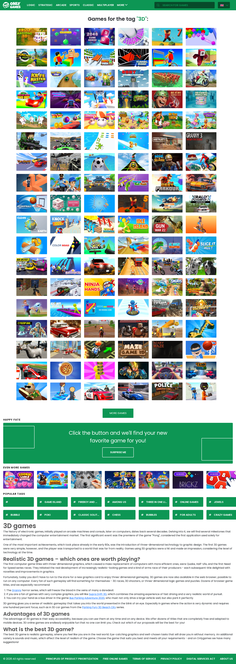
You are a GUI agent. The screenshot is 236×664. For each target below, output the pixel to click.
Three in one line (157, 502)
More (121, 5)
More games (118, 413)
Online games (189, 502)
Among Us (119, 502)
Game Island (52, 502)
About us (226, 659)
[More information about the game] (42, 42)
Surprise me (118, 452)
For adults (188, 515)
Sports (75, 5)
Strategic (45, 5)
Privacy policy (171, 659)
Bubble (15, 515)
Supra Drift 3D (98, 594)
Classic (88, 5)
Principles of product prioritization (72, 659)
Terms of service (144, 659)
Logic (31, 5)
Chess (116, 515)
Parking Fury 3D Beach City (99, 607)
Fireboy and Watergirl (90, 502)
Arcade (61, 5)
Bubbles (151, 515)
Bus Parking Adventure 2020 (87, 598)
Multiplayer (105, 5)
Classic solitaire (90, 515)
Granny (16, 590)
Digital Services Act (201, 659)
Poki (47, 515)
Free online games (115, 659)
